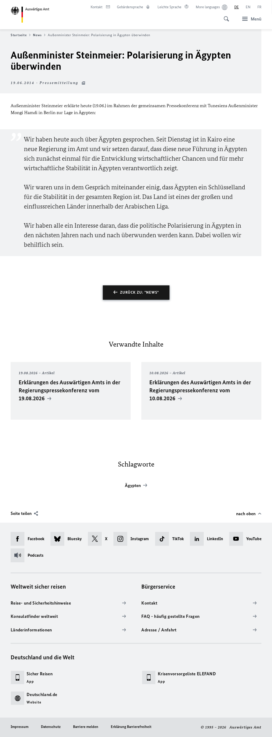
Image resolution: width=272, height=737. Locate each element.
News (37, 35)
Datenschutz (51, 726)
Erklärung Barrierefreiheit (131, 726)
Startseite (19, 35)
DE (236, 7)
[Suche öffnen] (225, 16)
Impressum (19, 726)
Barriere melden (85, 726)
